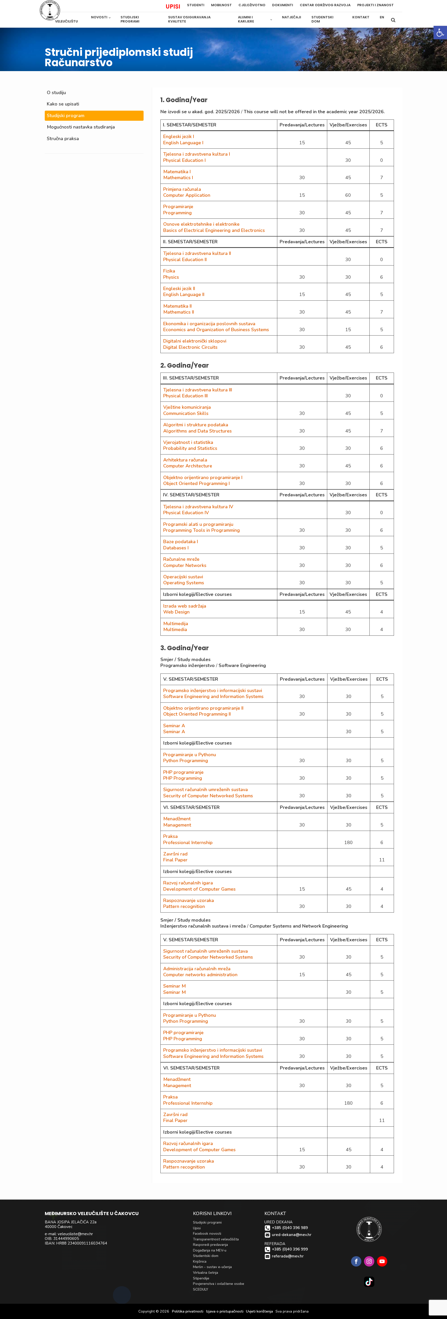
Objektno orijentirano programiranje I (202, 477)
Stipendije (201, 1278)
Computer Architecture (187, 466)
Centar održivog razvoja (325, 5)
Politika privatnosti (187, 1311)
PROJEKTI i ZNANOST (375, 5)
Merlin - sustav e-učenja (212, 1266)
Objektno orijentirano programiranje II (203, 708)
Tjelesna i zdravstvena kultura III (197, 390)
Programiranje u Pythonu (189, 755)
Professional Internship (188, 842)
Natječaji (291, 17)
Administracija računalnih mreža (196, 969)
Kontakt (360, 17)
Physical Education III (185, 396)
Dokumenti (282, 5)
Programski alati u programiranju (198, 524)
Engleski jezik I (178, 136)
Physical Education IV (186, 513)
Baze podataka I (180, 542)
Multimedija (175, 623)
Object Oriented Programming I (196, 483)
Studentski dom (322, 19)
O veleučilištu (66, 19)
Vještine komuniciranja (187, 407)
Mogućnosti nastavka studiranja (81, 127)
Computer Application (186, 195)
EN (382, 17)
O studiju (56, 92)
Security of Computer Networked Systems (208, 796)
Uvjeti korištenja (259, 1311)
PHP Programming (182, 778)
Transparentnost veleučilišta (216, 1239)
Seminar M (174, 986)
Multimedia (175, 629)
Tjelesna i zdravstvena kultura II (197, 253)
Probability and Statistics (190, 448)
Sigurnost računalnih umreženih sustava (205, 789)
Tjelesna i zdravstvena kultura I (196, 154)
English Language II (183, 294)
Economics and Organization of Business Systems (216, 330)
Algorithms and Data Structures (197, 431)
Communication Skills (185, 413)
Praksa (170, 836)
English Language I (183, 143)
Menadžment (177, 819)
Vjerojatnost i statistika (188, 442)
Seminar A (174, 726)
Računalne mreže (181, 559)
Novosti (99, 17)
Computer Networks (184, 565)
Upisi (197, 1228)
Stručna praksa (63, 138)
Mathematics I (178, 178)
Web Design (176, 612)
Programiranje (178, 206)
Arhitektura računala (185, 460)
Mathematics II (178, 312)
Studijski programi (130, 19)
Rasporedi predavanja (210, 1244)
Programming (177, 213)
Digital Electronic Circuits (190, 347)
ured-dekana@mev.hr (291, 1234)
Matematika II (177, 306)
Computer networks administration (200, 975)
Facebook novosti (207, 1233)
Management (177, 825)
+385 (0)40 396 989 (290, 1227)
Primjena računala (182, 189)
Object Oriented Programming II (197, 714)
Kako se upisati (63, 104)
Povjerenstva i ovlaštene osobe (218, 1283)
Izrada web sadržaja (184, 606)
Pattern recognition (184, 906)
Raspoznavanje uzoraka (188, 900)
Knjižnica (199, 1261)
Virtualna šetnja (205, 1272)
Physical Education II (185, 259)
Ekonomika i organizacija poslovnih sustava (209, 324)
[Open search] (393, 19)
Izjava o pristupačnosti (224, 1311)
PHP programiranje (183, 772)
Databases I (176, 548)
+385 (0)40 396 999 (290, 1249)
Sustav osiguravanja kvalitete (189, 19)
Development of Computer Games (199, 889)
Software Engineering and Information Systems (213, 696)
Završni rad (175, 854)
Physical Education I (184, 160)
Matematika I (177, 172)
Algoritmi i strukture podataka (195, 425)
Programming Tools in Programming (201, 530)
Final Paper (175, 860)
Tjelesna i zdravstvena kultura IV (198, 507)
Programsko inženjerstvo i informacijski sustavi (212, 690)
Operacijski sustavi (183, 577)
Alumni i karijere (246, 19)
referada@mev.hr (288, 1256)
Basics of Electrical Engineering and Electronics (214, 230)
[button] (440, 32)
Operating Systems (183, 583)
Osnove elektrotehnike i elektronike (201, 224)
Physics (171, 277)
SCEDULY (200, 1289)
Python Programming (185, 760)
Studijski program (65, 115)
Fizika (169, 271)
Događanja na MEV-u (209, 1250)
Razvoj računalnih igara (188, 883)
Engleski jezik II (179, 288)
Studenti (195, 5)
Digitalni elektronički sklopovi (194, 341)
